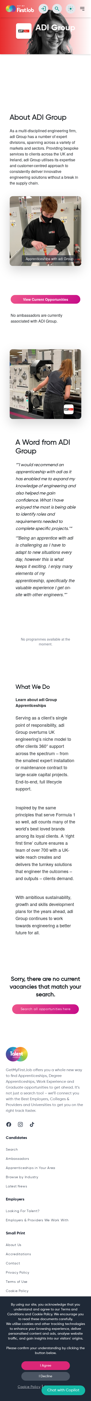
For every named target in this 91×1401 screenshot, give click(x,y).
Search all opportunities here (46, 1009)
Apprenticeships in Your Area (30, 1168)
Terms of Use (16, 1282)
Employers (67, 69)
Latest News (16, 1186)
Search (12, 1149)
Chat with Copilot (63, 1390)
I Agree (45, 1365)
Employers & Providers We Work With (37, 1220)
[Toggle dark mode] (70, 9)
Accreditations (18, 1254)
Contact (13, 1263)
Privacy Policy (17, 1272)
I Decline (45, 1376)
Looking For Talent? (22, 1211)
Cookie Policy (17, 1291)
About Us (13, 1245)
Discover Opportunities (34, 69)
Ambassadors (17, 1159)
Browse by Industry (22, 1177)
